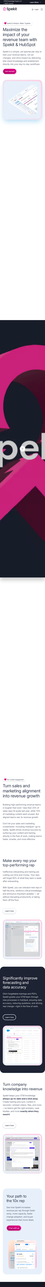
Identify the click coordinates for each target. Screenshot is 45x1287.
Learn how (9, 911)
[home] (9, 9)
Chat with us (14, 1228)
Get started (9, 71)
